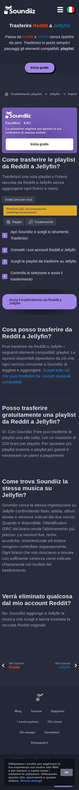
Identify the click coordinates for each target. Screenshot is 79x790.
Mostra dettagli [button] (31, 780)
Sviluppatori (39, 742)
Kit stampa (27, 732)
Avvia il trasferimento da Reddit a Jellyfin (35, 301)
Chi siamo (55, 721)
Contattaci (51, 732)
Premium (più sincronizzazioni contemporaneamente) (26, 210)
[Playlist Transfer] (20, 9)
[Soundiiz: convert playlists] (39, 697)
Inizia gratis (40, 67)
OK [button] (66, 772)
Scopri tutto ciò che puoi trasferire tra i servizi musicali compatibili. (36, 376)
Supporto (57, 711)
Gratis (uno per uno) (18, 199)
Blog (18, 711)
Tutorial (36, 711)
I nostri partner (27, 721)
